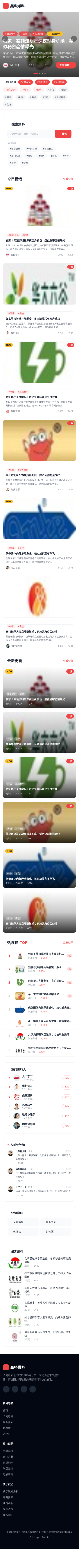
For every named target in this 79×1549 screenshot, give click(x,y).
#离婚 (33, 97)
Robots (45, 1537)
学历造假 (8, 1468)
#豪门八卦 (10, 89)
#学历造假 (42, 82)
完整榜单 (68, 942)
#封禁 (21, 97)
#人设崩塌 (60, 97)
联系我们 (8, 1515)
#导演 (11, 313)
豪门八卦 (8, 1456)
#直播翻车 (59, 82)
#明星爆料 (10, 33)
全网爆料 (18, 1222)
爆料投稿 (8, 1497)
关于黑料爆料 (10, 1491)
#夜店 (21, 626)
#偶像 (11, 548)
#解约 (38, 89)
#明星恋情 (25, 82)
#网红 (11, 391)
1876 (20, 1181)
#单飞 (51, 89)
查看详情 (64, 65)
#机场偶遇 (38, 33)
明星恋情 (8, 1451)
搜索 (64, 133)
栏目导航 (8, 1403)
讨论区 (50, 1231)
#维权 (25, 89)
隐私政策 (8, 1509)
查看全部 (68, 178)
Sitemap (34, 1537)
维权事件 (8, 1474)
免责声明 (8, 1503)
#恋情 (24, 33)
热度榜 (17, 1231)
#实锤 (8, 104)
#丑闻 (46, 97)
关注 (67, 1077)
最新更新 (51, 1222)
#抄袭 (64, 89)
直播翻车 (8, 1462)
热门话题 (8, 1443)
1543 (20, 1195)
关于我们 (8, 1484)
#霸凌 (8, 97)
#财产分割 (23, 469)
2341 (20, 1163)
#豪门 (11, 626)
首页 (5, 1410)
